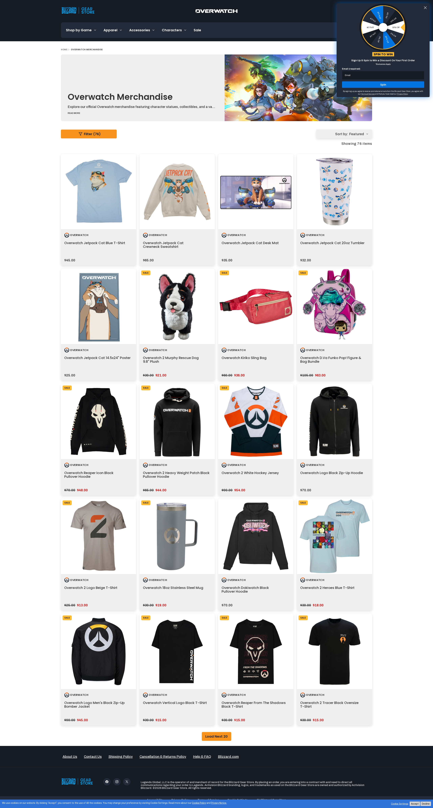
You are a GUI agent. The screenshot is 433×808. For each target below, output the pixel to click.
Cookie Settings (399, 803)
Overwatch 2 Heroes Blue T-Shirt (327, 587)
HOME (64, 49)
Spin (383, 84)
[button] (81, 30)
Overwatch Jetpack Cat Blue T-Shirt (94, 243)
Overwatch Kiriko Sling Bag (244, 357)
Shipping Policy (120, 756)
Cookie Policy (199, 803)
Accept (415, 803)
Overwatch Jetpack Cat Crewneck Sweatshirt (163, 245)
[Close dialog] (425, 8)
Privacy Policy (402, 94)
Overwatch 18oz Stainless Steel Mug (173, 587)
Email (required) (351, 69)
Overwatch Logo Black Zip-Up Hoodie (331, 472)
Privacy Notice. (219, 803)
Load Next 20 (216, 736)
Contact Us (93, 756)
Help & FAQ (202, 756)
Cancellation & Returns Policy (163, 756)
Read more (74, 113)
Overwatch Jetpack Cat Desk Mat (250, 243)
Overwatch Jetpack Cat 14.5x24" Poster (97, 357)
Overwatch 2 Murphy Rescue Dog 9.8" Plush (171, 359)
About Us (70, 756)
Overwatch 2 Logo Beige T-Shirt (90, 587)
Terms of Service (368, 94)
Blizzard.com (228, 756)
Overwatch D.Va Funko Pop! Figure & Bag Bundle (330, 359)
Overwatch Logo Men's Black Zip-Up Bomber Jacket (94, 704)
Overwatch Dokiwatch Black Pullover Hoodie (245, 589)
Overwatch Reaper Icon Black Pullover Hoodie (88, 474)
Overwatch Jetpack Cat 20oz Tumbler (332, 243)
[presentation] (98, 191)
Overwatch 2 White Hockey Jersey (250, 472)
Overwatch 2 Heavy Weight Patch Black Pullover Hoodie (176, 474)
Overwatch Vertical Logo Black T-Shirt (175, 702)
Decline (426, 803)
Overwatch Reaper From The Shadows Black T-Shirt (254, 704)
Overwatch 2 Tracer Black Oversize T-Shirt (329, 704)
